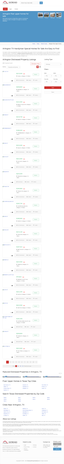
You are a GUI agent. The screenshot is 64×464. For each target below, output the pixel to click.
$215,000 (19, 73)
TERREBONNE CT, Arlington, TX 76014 (23, 133)
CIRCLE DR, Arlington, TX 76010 (22, 235)
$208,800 (19, 87)
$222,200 (19, 292)
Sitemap (34, 445)
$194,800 (19, 188)
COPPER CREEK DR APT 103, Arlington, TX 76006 (23, 322)
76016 (19, 399)
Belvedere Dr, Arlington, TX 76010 (22, 90)
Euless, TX (6, 408)
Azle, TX (43, 415)
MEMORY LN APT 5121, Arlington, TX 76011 (22, 280)
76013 (48, 399)
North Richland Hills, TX (27, 410)
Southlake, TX (25, 413)
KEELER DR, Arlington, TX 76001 (22, 177)
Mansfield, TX (25, 412)
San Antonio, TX (7, 384)
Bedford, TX (25, 408)
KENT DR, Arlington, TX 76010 (24, 307)
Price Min (46, 79)
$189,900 (19, 218)
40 (20, 366)
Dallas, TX (6, 386)
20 (16, 366)
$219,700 (19, 117)
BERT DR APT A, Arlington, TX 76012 (23, 250)
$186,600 (19, 130)
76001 (48, 397)
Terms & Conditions (26, 449)
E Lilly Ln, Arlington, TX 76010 (23, 76)
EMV (24, 73)
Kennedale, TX (7, 410)
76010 (33, 397)
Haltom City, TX (7, 412)
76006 (19, 401)
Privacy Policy (27, 446)
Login (10, 9)
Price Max (55, 79)
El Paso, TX (44, 386)
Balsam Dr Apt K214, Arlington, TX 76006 (23, 105)
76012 (5, 401)
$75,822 (19, 277)
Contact (16, 9)
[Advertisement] (32, 31)
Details (35, 74)
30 (18, 366)
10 (33, 362)
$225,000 (19, 174)
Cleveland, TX (25, 386)
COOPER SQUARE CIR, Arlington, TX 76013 (22, 207)
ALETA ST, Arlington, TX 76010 (24, 294)
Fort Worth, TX (45, 384)
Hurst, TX (44, 408)
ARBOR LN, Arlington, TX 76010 (22, 265)
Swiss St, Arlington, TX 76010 (23, 147)
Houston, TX (25, 384)
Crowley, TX (6, 415)
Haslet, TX (25, 415)
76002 (5, 397)
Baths (54, 73)
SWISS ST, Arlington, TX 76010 (24, 221)
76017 (19, 397)
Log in (57, 444)
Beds (45, 73)
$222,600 (19, 159)
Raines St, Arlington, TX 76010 (23, 119)
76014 (33, 399)
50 (22, 366)
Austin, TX (44, 388)
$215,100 (19, 232)
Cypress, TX (6, 390)
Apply (53, 87)
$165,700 (19, 203)
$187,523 (19, 247)
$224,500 (19, 262)
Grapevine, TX (6, 413)
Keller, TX (44, 413)
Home (5, 9)
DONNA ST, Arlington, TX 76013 (22, 336)
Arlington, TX (25, 388)
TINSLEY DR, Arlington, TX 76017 (22, 192)
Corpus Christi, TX (7, 388)
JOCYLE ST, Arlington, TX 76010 (22, 162)
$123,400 (19, 102)
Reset (53, 92)
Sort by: (4, 66)
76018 (5, 399)
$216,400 (19, 145)
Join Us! (57, 449)
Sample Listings (36, 63)
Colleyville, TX (44, 410)
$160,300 (19, 319)
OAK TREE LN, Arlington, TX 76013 (23, 351)
